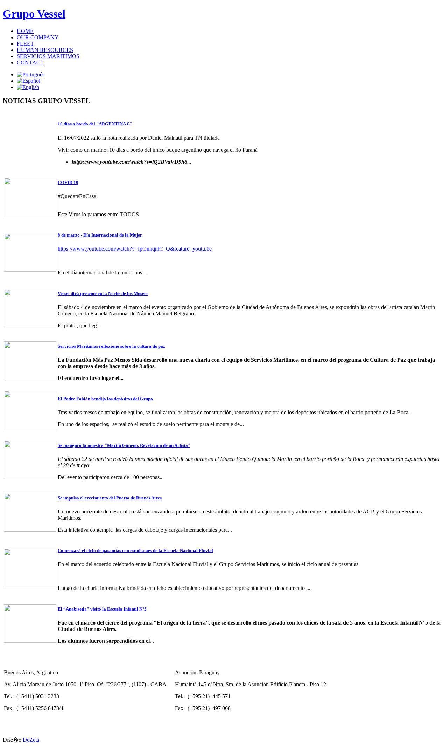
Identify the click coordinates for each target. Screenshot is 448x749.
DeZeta (31, 740)
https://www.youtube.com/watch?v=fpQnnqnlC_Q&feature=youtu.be (135, 249)
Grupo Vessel (34, 13)
